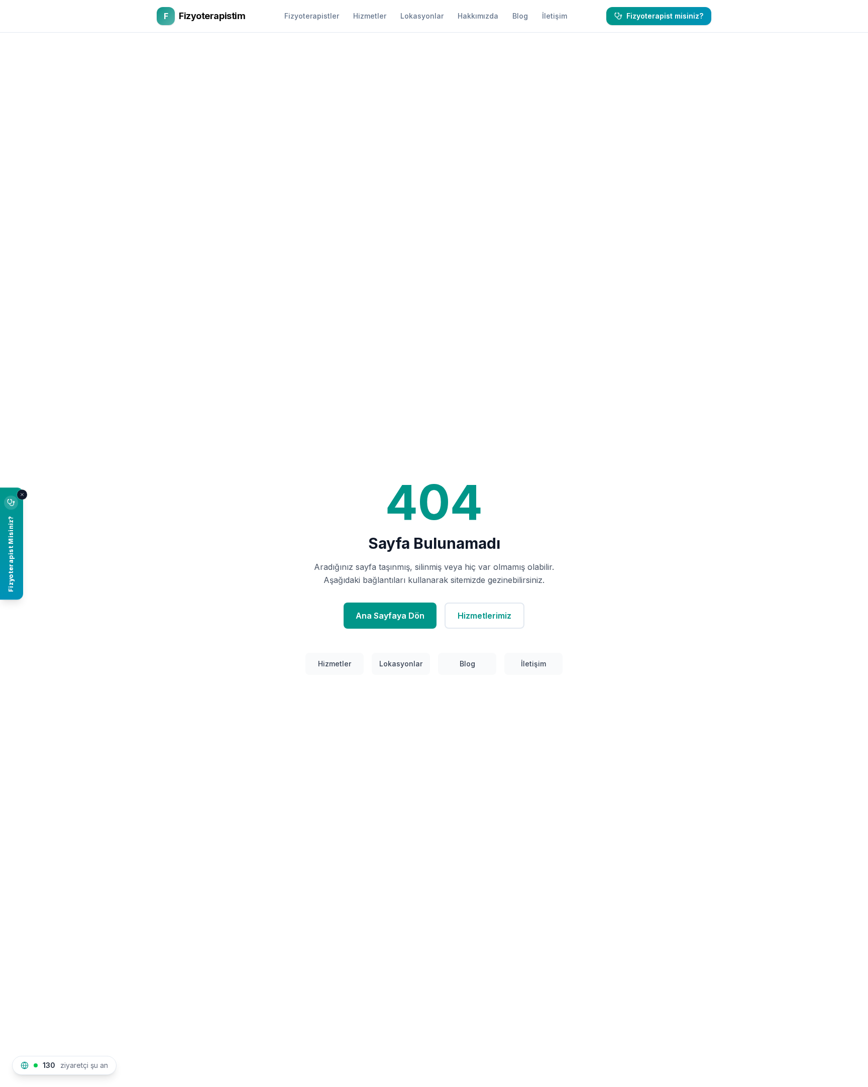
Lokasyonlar (422, 16)
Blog (520, 16)
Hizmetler (369, 16)
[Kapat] (22, 494)
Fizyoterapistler (311, 16)
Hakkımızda (478, 16)
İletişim (554, 16)
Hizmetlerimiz (484, 616)
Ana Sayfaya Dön (390, 616)
